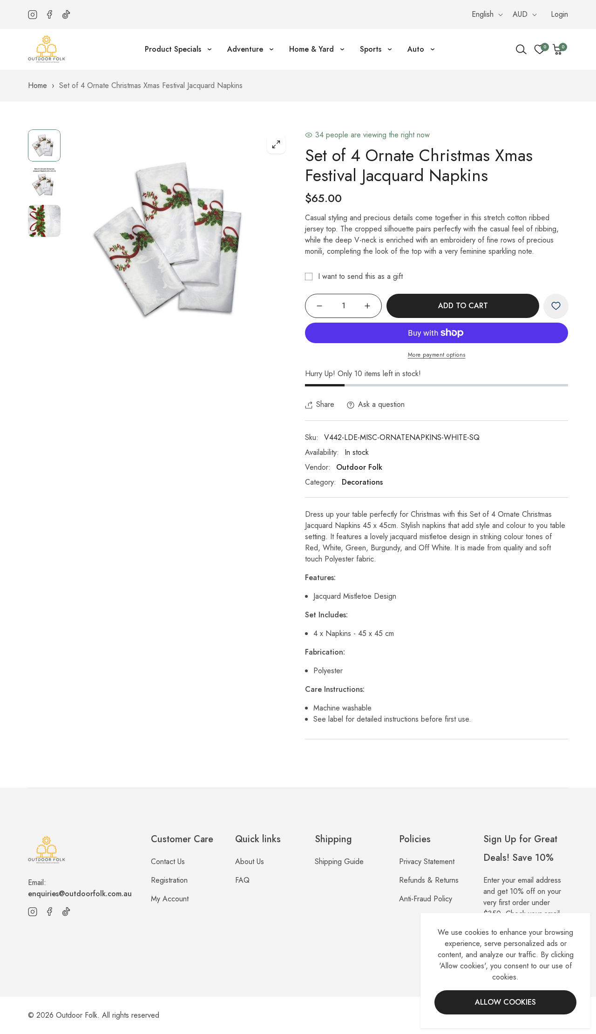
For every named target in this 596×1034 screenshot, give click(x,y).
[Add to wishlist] (556, 306)
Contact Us (168, 861)
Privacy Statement (426, 861)
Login (559, 14)
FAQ (242, 880)
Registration (169, 880)
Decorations (362, 482)
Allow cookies (505, 1002)
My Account (170, 898)
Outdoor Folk (359, 467)
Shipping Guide (339, 861)
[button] (557, 49)
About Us (249, 861)
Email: (80, 888)
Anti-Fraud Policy (425, 898)
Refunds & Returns (429, 880)
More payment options (437, 355)
